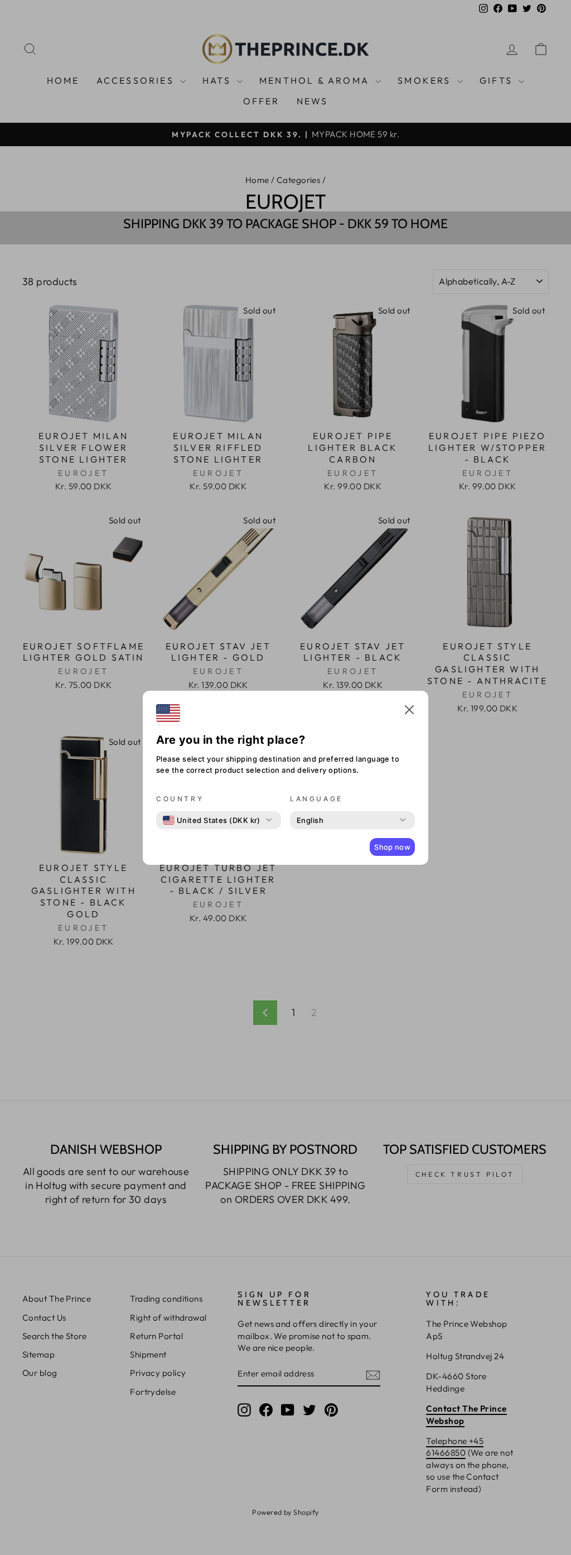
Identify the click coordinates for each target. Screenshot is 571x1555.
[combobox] (211, 820)
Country (180, 799)
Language (316, 799)
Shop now (392, 847)
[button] (409, 711)
